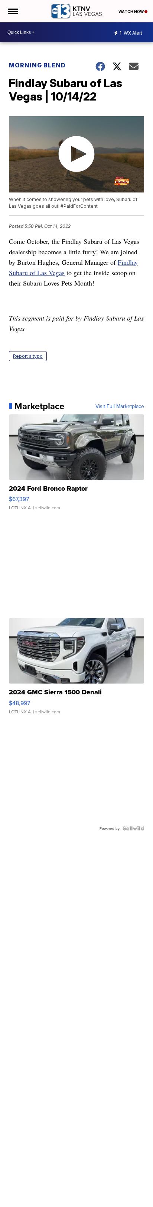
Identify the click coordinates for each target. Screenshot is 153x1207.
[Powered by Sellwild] (133, 828)
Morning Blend (37, 65)
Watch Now (131, 11)
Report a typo (28, 356)
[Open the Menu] (12, 11)
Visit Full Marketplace (119, 406)
